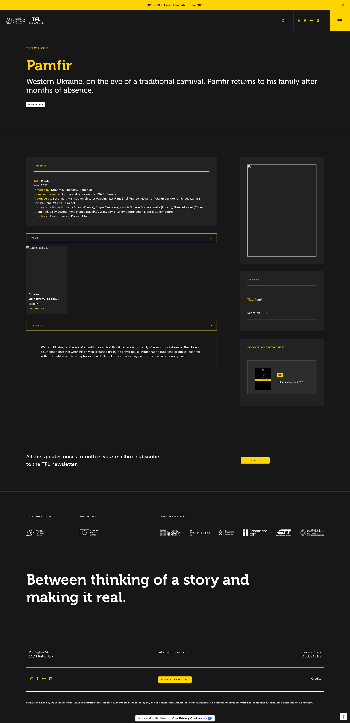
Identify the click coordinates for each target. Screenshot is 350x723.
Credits (316, 678)
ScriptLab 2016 (257, 313)
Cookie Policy (311, 656)
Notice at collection (152, 718)
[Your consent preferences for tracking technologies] (343, 716)
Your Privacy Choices (187, 718)
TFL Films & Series (37, 48)
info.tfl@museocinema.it (175, 652)
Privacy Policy (311, 652)
